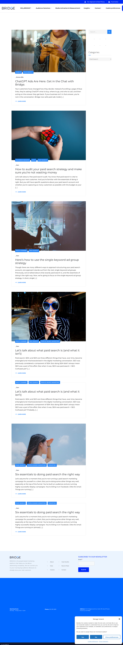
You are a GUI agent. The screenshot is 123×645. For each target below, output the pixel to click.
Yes (82, 637)
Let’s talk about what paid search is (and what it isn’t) (47, 352)
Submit (83, 569)
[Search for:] (100, 32)
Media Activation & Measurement (67, 8)
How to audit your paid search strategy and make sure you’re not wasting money (48, 171)
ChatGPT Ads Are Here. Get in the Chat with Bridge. (44, 83)
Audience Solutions (43, 8)
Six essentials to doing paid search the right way (47, 474)
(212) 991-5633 (52, 609)
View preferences (111, 637)
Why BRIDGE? (25, 8)
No (96, 637)
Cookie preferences (93, 641)
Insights (87, 8)
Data (34, 160)
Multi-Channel (21, 250)
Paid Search (28, 72)
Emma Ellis (19, 77)
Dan (17, 165)
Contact (98, 8)
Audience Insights (22, 160)
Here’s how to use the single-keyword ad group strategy (47, 261)
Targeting (52, 465)
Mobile (18, 72)
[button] (119, 619)
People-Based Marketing (50, 341)
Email (80, 559)
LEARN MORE (21, 101)
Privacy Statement (103, 641)
